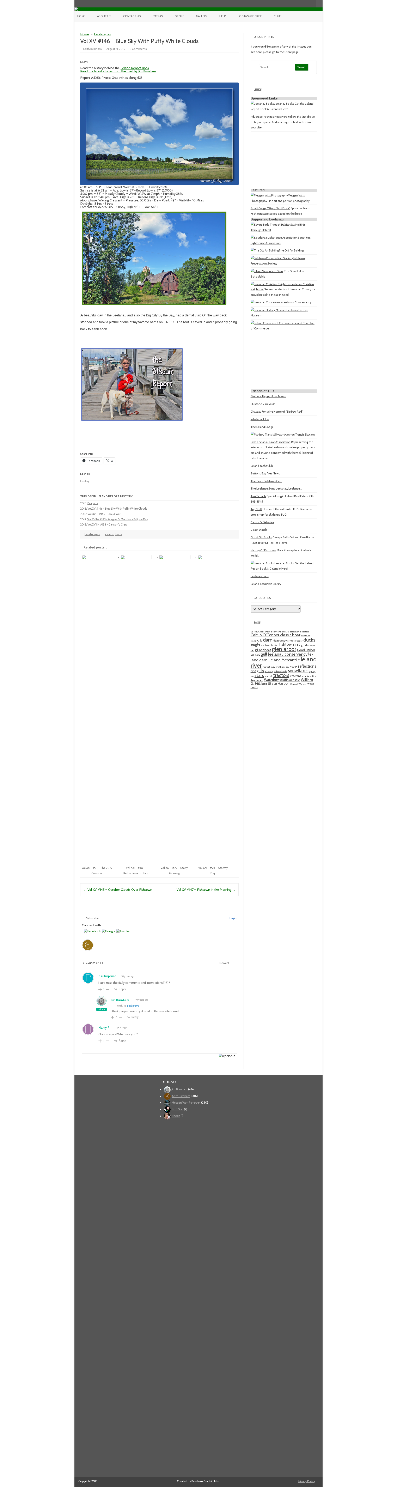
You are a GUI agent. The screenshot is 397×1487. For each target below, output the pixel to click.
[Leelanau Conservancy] (267, 302)
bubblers (304, 631)
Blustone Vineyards (263, 404)
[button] (93, 931)
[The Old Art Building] (265, 250)
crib (259, 640)
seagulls (257, 670)
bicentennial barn (280, 631)
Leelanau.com (260, 576)
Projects (92, 503)
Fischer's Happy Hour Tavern (268, 396)
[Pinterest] (309, 3)
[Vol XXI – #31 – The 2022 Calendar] (99, 556)
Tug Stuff (256, 509)
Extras (158, 16)
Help (222, 16)
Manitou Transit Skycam (299, 434)
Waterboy (271, 680)
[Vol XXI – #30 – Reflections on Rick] (138, 556)
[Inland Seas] (260, 271)
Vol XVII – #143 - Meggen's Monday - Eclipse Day (117, 519)
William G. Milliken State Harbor (282, 682)
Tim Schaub (258, 496)
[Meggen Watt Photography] (269, 195)
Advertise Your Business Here (269, 117)
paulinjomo (133, 1005)
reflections (307, 666)
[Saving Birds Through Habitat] (270, 224)
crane (253, 640)
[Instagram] (304, 3)
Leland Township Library (266, 584)
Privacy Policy (306, 1481)
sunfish (269, 676)
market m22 (269, 667)
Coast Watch (259, 530)
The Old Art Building (291, 250)
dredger (298, 640)
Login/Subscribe (250, 16)
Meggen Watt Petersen (186, 1103)
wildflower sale (290, 680)
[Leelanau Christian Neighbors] (271, 284)
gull (264, 654)
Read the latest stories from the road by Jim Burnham (118, 71)
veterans (295, 676)
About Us (104, 16)
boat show (294, 631)
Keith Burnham (92, 49)
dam (268, 640)
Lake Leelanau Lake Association (271, 442)
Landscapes (102, 34)
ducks (309, 640)
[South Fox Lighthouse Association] (274, 237)
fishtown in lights (293, 644)
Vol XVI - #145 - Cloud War (103, 514)
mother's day (282, 667)
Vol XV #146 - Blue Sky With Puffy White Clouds (117, 508)
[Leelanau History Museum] (269, 310)
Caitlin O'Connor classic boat (275, 634)
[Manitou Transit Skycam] (267, 434)
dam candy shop (283, 640)
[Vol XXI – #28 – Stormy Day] (215, 556)
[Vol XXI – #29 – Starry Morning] (177, 556)
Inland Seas (276, 271)
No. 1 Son (177, 1109)
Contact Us (132, 16)
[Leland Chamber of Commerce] (272, 323)
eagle (255, 644)
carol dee (305, 635)
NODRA (293, 667)
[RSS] (313, 3)
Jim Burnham (120, 1000)
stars (259, 675)
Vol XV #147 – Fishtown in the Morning (206, 890)
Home (81, 16)
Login (233, 918)
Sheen (176, 1116)
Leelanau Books (284, 103)
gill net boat (263, 650)
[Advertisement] (284, 161)
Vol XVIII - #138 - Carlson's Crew (107, 524)
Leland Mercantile (284, 659)
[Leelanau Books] (262, 103)
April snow (264, 631)
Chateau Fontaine (262, 411)
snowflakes (298, 670)
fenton (274, 645)
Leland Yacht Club (262, 466)
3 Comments (138, 49)
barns (118, 534)
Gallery (201, 16)
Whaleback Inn (260, 419)
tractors (281, 675)
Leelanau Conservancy (297, 302)
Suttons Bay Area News (265, 473)
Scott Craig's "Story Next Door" (270, 208)
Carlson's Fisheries (262, 522)
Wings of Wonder (298, 684)
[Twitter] (291, 3)
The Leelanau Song (263, 488)
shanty (269, 671)
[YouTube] (300, 3)
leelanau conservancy (287, 654)
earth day (265, 645)
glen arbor (284, 649)
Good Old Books (261, 537)
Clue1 (277, 16)
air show (255, 631)
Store (179, 16)
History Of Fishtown (263, 550)
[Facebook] (296, 3)
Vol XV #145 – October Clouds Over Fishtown (117, 890)
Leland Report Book (135, 68)
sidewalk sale (280, 671)
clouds (109, 534)
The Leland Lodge (262, 427)
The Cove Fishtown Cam (266, 481)
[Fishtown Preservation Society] (272, 258)
